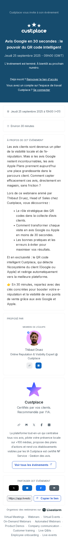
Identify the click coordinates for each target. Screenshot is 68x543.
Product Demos (14, 526)
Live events (49, 535)
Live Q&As (45, 530)
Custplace (34, 402)
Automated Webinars (48, 521)
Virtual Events (51, 516)
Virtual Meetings (14, 516)
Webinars (34, 516)
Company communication (43, 526)
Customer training (24, 530)
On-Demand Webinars (17, 521)
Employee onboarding (25, 535)
